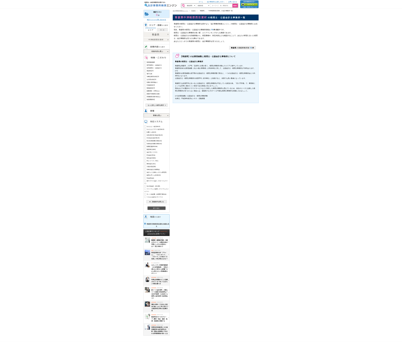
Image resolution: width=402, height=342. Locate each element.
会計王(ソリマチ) (152, 152)
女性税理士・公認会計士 (154, 68)
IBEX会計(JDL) (151, 164)
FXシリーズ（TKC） (153, 161)
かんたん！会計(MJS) (153, 126)
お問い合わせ (232, 2)
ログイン (249, 4)
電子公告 (149, 74)
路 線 (162, 30)
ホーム (201, 2)
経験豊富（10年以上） (153, 91)
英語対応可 (150, 71)
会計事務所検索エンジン (180, 11)
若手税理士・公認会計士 (154, 65)
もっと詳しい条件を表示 (156, 105)
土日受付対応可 (151, 79)
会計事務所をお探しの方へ (215, 2)
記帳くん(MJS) (151, 132)
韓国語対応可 (151, 88)
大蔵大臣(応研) (151, 166)
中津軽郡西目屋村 (156, 39)
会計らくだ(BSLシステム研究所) (157, 172)
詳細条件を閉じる (157, 201)
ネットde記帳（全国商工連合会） (157, 194)
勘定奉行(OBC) (151, 149)
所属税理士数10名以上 (153, 96)
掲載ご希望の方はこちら (250, 7)
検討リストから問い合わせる (156, 20)
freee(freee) (150, 178)
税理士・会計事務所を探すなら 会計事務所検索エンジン (160, 4)
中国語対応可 (151, 85)
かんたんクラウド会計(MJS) (155, 129)
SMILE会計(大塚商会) (153, 169)
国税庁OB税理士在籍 (153, 94)
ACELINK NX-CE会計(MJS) (155, 135)
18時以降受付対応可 (153, 76)
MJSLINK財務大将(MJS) (154, 141)
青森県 (155, 34)
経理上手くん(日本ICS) (154, 175)
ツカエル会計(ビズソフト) (155, 197)
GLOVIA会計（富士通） (154, 186)
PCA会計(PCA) (151, 155)
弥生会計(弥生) (151, 158)
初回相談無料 (151, 62)
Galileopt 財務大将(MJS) (154, 143)
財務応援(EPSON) (152, 146)
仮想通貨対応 (151, 99)
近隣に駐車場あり (152, 82)
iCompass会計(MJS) (153, 138)
